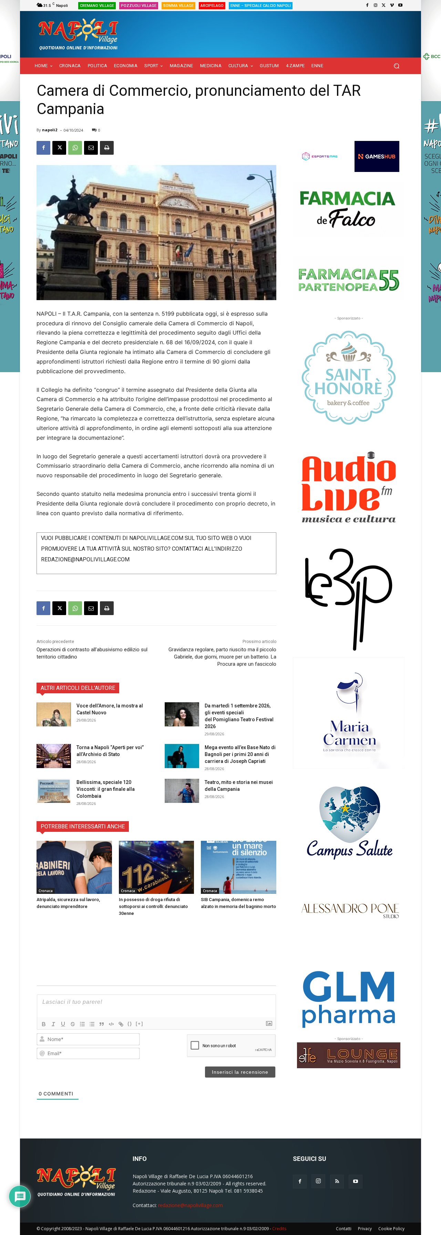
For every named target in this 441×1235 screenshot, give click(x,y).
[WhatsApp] (75, 148)
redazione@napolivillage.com (190, 1205)
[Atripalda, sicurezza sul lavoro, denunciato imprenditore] (74, 867)
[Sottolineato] (63, 1024)
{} (129, 1023)
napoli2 (49, 129)
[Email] (91, 148)
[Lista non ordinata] (92, 1024)
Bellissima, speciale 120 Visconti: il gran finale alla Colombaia (105, 789)
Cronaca (46, 890)
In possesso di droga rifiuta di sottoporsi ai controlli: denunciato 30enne (153, 906)
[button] (396, 66)
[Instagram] (375, 5)
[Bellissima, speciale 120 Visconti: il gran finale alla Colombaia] (54, 791)
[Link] (121, 1024)
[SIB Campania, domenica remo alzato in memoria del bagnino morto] (238, 867)
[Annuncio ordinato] (82, 1024)
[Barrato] (73, 1024)
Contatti (343, 1229)
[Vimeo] (392, 5)
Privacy (365, 1229)
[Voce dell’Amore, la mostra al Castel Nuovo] (54, 714)
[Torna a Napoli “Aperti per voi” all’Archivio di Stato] (54, 756)
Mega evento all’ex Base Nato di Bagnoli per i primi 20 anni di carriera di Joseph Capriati (240, 754)
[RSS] (337, 1181)
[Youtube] (400, 5)
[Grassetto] (44, 1024)
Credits (279, 1229)
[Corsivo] (53, 1024)
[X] (384, 5)
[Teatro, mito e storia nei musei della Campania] (182, 791)
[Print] (107, 148)
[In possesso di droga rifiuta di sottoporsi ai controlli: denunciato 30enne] (156, 867)
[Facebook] (367, 5)
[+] (139, 1023)
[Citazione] (101, 1024)
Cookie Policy (391, 1229)
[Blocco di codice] (111, 1024)
